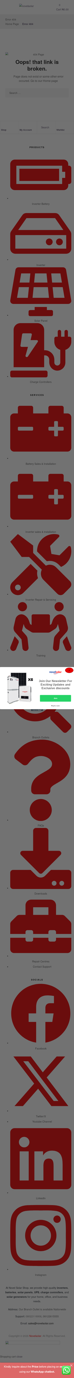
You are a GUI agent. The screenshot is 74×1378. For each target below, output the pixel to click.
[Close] (71, 1365)
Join (55, 698)
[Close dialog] (69, 670)
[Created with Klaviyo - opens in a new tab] (37, 710)
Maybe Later (55, 706)
